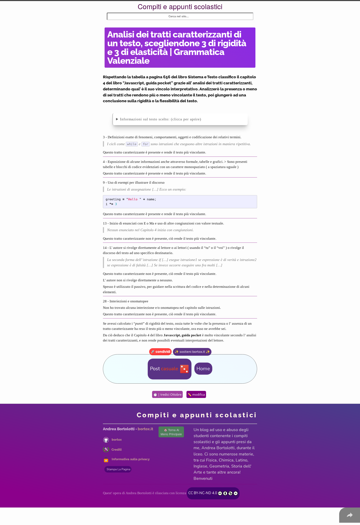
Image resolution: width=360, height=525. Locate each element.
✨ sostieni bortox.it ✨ (192, 351)
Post (164, 368)
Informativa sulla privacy (131, 459)
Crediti (116, 449)
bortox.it (145, 429)
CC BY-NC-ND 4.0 (202, 493)
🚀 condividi (160, 352)
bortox (117, 439)
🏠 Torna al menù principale (171, 432)
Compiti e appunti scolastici (180, 6)
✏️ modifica (196, 394)
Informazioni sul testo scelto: (145, 119)
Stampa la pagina (118, 469)
